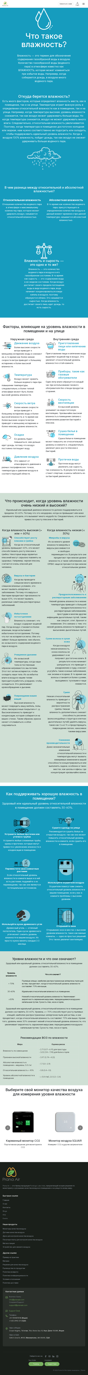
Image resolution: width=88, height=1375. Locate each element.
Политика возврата (10, 1272)
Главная (6, 1200)
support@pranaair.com (18, 1305)
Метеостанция (9, 1243)
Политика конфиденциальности (15, 1275)
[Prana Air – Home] (5, 4)
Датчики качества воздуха (13, 1232)
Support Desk (14, 1311)
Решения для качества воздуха (15, 1265)
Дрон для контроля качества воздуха (18, 1236)
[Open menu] (83, 4)
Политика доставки (10, 1283)
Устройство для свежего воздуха (16, 1247)
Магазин (6, 1261)
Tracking (36, 1364)
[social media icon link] (46, 1356)
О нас (5, 1204)
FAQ (4, 1215)
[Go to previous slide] (7, 1127)
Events (5, 1218)
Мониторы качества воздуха (14, 1229)
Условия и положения (11, 1279)
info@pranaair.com (16, 1299)
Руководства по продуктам (14, 1268)
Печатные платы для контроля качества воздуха (22, 1240)
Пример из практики (11, 1257)
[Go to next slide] (80, 1127)
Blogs (5, 1211)
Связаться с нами (66, 4)
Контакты (6, 1207)
